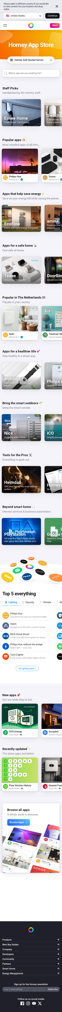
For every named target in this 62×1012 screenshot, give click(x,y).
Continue (52, 15)
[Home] (31, 25)
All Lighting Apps (26, 668)
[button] (23, 16)
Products (7, 939)
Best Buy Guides (10, 944)
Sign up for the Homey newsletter (31, 984)
